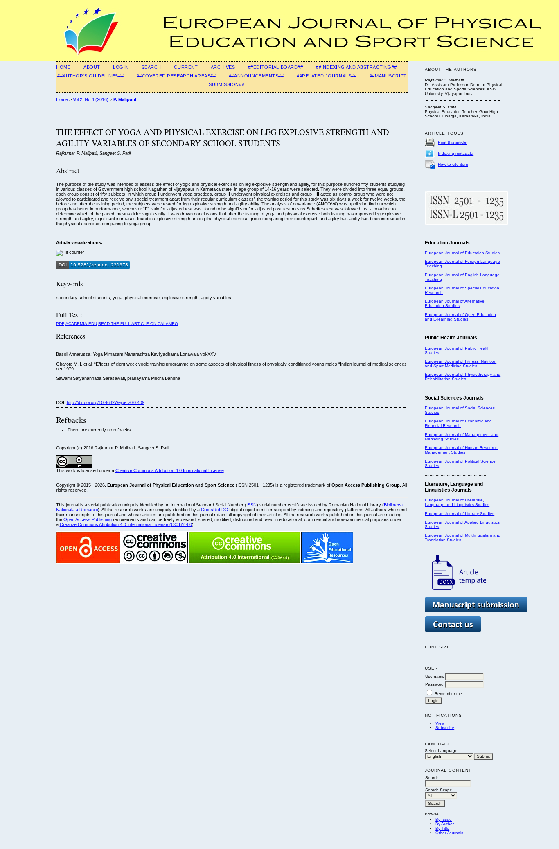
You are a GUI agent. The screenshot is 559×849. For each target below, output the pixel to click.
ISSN (251, 504)
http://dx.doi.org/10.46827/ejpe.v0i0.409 (105, 402)
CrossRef (210, 509)
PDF (60, 323)
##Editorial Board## (275, 67)
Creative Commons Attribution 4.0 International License (169, 470)
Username (434, 676)
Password (434, 684)
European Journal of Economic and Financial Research (458, 423)
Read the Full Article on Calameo (138, 323)
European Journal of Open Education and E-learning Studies (460, 316)
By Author (444, 824)
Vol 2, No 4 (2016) (90, 99)
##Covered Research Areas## (176, 75)
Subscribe (444, 727)
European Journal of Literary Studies (459, 513)
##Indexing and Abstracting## (356, 67)
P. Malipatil (124, 99)
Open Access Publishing (87, 519)
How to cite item (453, 164)
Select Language (441, 750)
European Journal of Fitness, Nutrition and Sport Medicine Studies (460, 363)
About (91, 67)
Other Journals (449, 833)
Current (186, 67)
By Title (442, 828)
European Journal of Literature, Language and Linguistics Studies (457, 502)
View (439, 723)
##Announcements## (256, 75)
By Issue (443, 819)
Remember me (448, 693)
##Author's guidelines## (90, 75)
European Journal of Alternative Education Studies (455, 303)
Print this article (452, 142)
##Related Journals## (326, 75)
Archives (223, 67)
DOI (225, 509)
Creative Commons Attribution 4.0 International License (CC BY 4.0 (126, 524)
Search (151, 67)
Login (120, 67)
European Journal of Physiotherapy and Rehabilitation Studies (462, 376)
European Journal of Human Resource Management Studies (461, 449)
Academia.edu (81, 323)
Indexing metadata (455, 153)
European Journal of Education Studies (462, 253)
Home (63, 67)
